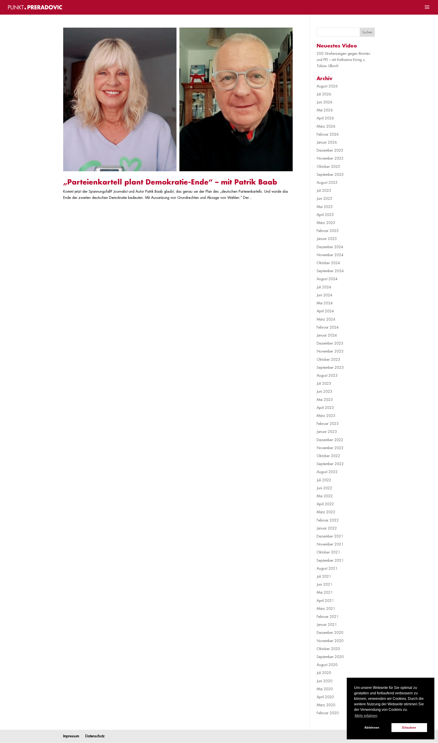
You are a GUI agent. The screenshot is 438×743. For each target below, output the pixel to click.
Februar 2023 (328, 424)
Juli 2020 (324, 673)
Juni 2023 (324, 391)
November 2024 (330, 255)
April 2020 (325, 697)
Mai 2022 (325, 496)
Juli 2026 (324, 94)
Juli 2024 (324, 287)
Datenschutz (95, 736)
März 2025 (326, 223)
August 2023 (327, 375)
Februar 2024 (328, 327)
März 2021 (326, 609)
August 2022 (327, 472)
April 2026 (325, 118)
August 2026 (327, 86)
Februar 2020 (328, 713)
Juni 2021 (324, 584)
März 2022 (326, 512)
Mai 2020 (325, 689)
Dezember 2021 (330, 536)
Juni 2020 (324, 681)
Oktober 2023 (328, 359)
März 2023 (326, 416)
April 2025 (325, 215)
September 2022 (330, 464)
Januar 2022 (327, 528)
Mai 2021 (325, 592)
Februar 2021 (328, 617)
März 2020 (326, 705)
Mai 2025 (325, 207)
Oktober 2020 (328, 649)
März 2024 (326, 319)
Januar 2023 (327, 432)
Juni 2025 (324, 198)
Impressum (71, 736)
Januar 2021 (327, 625)
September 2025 (330, 175)
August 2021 (327, 568)
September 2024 (330, 271)
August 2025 (327, 182)
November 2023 (330, 351)
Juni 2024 (324, 295)
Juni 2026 (324, 102)
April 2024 (325, 311)
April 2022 (325, 504)
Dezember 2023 (330, 343)
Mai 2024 (325, 303)
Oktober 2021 (328, 552)
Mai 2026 (325, 110)
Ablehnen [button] (371, 727)
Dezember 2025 (330, 150)
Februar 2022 (328, 520)
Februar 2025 (328, 231)
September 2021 (330, 560)
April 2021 (325, 601)
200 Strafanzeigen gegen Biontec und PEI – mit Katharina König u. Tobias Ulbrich (343, 60)
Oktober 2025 (328, 167)
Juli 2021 (324, 576)
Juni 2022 (324, 488)
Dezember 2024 (330, 247)
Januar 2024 (327, 335)
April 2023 (325, 408)
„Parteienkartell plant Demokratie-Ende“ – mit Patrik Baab (170, 182)
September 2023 (330, 367)
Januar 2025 (327, 239)
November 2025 (330, 158)
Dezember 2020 (330, 633)
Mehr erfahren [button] (366, 716)
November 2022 (330, 448)
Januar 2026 (327, 142)
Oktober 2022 (328, 456)
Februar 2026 (328, 134)
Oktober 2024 (328, 263)
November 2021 (330, 544)
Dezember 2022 (330, 440)
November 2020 (330, 641)
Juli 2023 (324, 383)
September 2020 (330, 657)
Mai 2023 (325, 400)
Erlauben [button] (409, 727)
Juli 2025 (324, 190)
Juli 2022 (324, 480)
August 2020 (327, 665)
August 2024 (327, 279)
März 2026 (326, 126)
